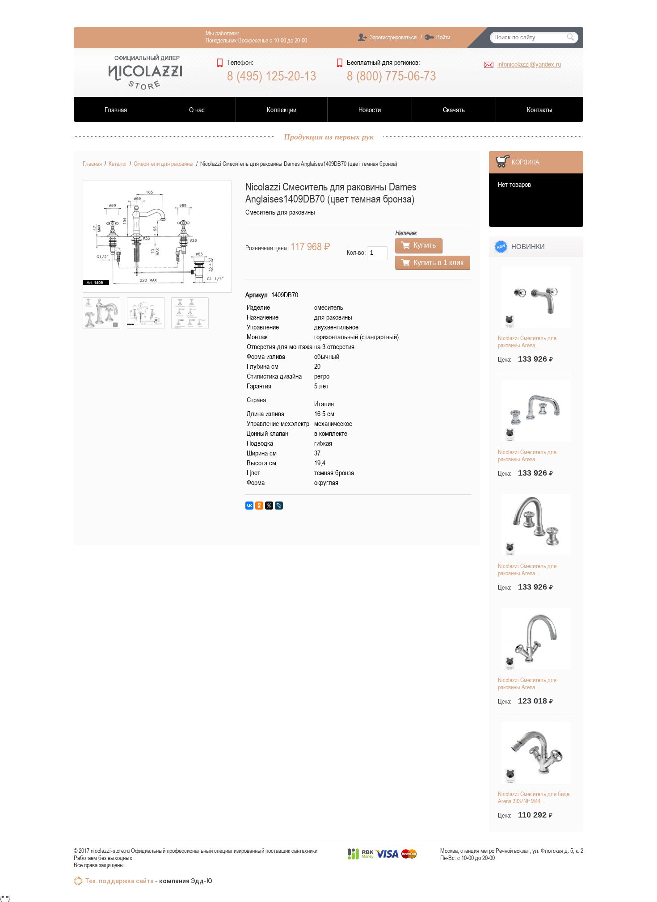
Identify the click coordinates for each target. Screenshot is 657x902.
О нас (197, 109)
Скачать (454, 109)
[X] (269, 506)
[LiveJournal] (279, 506)
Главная (116, 109)
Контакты (539, 109)
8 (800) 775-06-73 (391, 75)
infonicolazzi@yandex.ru (529, 64)
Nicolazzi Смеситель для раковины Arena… (527, 341)
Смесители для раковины (164, 163)
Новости (369, 109)
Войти (443, 37)
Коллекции (281, 109)
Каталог (118, 163)
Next (245, 237)
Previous (70, 237)
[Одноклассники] (259, 506)
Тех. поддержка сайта (119, 881)
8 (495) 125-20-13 (271, 75)
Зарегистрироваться (393, 37)
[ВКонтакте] (249, 506)
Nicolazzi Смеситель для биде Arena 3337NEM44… (533, 797)
